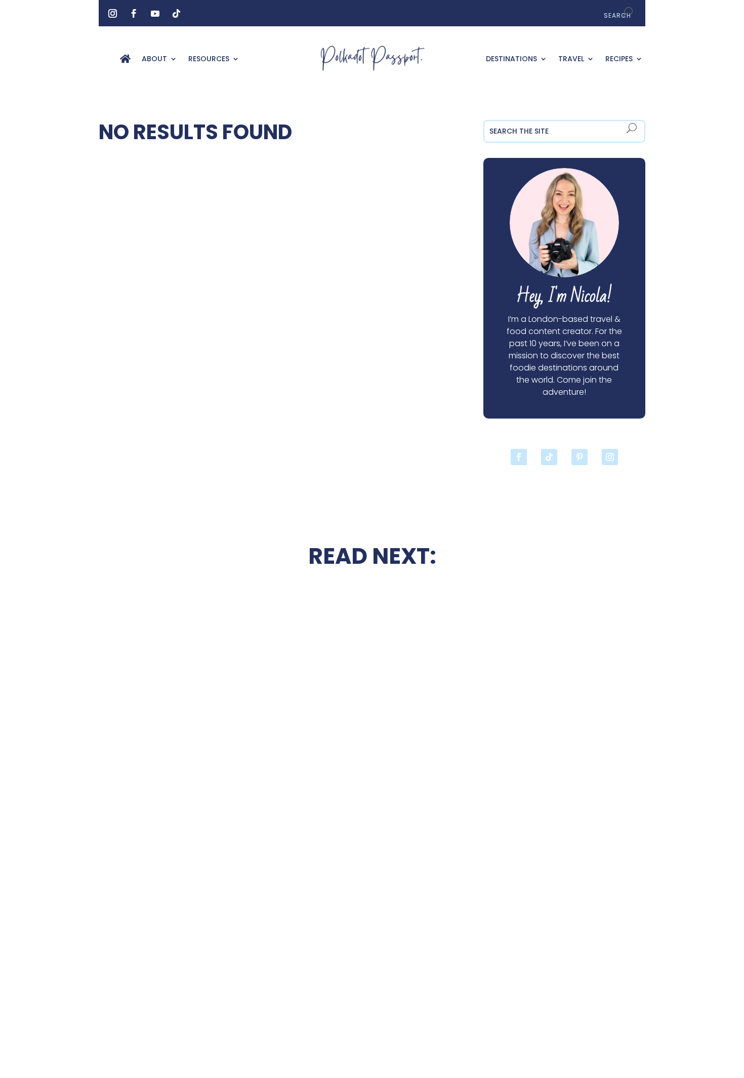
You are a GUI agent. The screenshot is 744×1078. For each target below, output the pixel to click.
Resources (208, 59)
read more (179, 757)
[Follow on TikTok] (176, 13)
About (154, 59)
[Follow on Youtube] (154, 13)
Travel (571, 59)
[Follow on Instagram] (112, 13)
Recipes (619, 59)
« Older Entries (127, 1012)
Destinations (511, 59)
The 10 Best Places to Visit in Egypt (372, 614)
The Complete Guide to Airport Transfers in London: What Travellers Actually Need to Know (564, 740)
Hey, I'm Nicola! (564, 296)
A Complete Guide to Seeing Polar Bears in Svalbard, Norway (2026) (179, 945)
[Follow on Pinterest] (579, 457)
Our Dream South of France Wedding (179, 728)
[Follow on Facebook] (133, 13)
